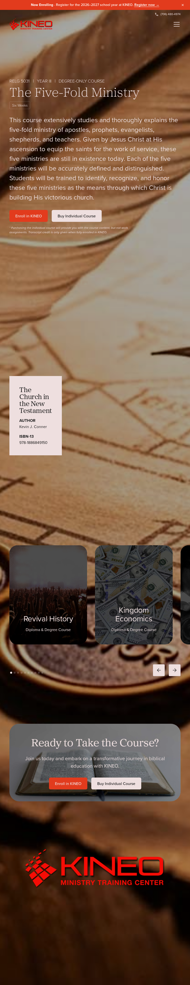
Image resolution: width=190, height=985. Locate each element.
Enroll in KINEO (28, 216)
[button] (176, 24)
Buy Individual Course (77, 216)
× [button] (182, 5)
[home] (31, 24)
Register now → (146, 4)
